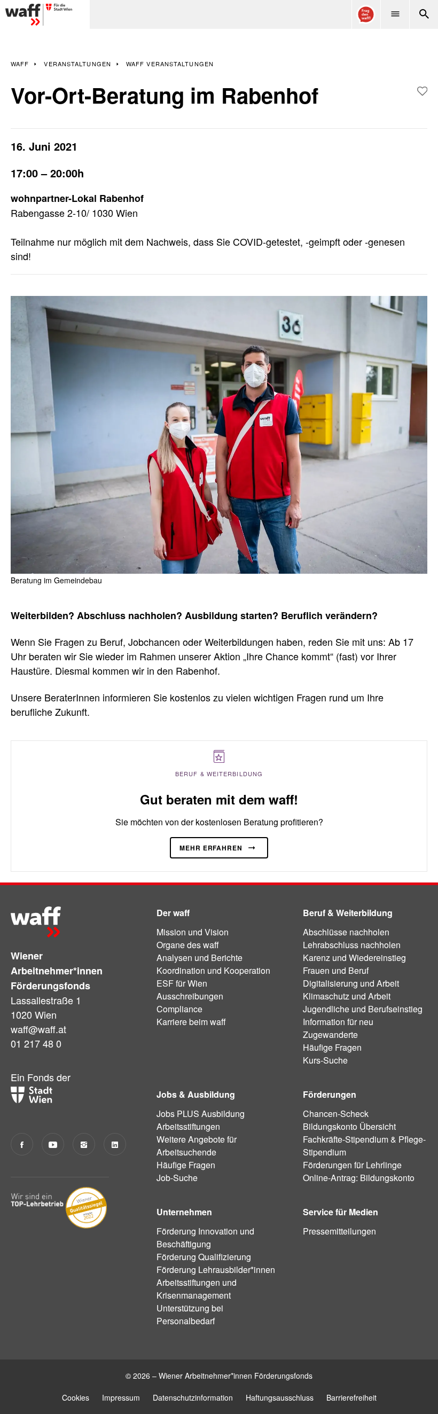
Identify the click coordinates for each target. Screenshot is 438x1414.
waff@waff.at (38, 1029)
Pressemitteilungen (339, 1231)
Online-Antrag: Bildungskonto (358, 1177)
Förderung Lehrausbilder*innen (216, 1269)
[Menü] (394, 14)
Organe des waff (188, 945)
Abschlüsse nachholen (346, 932)
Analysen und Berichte (200, 957)
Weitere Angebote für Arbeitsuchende (197, 1145)
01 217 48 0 (36, 1043)
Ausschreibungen (190, 996)
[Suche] (423, 14)
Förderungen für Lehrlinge (352, 1165)
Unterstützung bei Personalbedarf (190, 1314)
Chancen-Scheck (336, 1113)
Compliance (179, 1009)
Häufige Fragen (332, 1047)
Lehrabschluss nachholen (352, 945)
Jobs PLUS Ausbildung (201, 1113)
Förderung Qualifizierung (204, 1257)
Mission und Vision (193, 932)
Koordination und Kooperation (213, 970)
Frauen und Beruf (336, 970)
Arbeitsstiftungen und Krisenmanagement (197, 1288)
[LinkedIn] (115, 1144)
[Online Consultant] (365, 14)
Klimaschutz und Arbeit (346, 996)
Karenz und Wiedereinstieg (354, 957)
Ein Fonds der (41, 1077)
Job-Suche (177, 1177)
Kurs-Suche (325, 1060)
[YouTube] (53, 1144)
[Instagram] (84, 1144)
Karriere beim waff (191, 1021)
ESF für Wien (182, 983)
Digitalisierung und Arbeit (351, 983)
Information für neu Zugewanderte (338, 1028)
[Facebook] (22, 1144)
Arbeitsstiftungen (188, 1126)
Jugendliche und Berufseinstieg (363, 1009)
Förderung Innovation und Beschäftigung (205, 1237)
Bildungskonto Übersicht (349, 1126)
